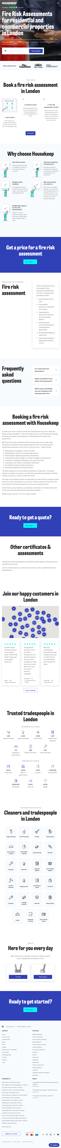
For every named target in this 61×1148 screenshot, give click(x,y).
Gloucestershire (6, 1095)
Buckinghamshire (7, 1085)
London (20, 1100)
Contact (4, 1057)
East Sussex (5, 1092)
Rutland (22, 1110)
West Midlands (6, 1120)
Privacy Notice (16, 1141)
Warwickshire (23, 1118)
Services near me (10, 1026)
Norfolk (19, 1103)
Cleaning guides (6, 1055)
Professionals (6, 1039)
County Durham (12, 1087)
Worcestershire (12, 1123)
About (4, 1034)
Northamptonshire (7, 1105)
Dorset (15, 1090)
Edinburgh (12, 1092)
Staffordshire (15, 1115)
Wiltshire (4, 1123)
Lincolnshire (14, 1100)
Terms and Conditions (27, 1141)
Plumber (34, 1052)
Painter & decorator (38, 1065)
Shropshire (11, 1113)
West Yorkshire (23, 1120)
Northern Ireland (18, 1105)
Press (3, 1044)
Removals (35, 1075)
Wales (16, 1118)
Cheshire (24, 1085)
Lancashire (17, 1097)
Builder (34, 1055)
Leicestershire (6, 1100)
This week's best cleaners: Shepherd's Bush (44, 1090)
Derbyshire (5, 1090)
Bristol (18, 1082)
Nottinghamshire (7, 1110)
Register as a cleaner (11, 1134)
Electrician (35, 1057)
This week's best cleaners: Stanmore (42, 1096)
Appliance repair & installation (41, 1072)
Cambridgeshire (17, 1085)
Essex (17, 1092)
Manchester (5, 1103)
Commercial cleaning (38, 1049)
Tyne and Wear (10, 1118)
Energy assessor (37, 1067)
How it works (6, 1037)
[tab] (45, 370)
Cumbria (19, 1087)
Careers (4, 1047)
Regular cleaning (37, 1034)
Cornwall (4, 1087)
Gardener (35, 1070)
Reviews (4, 1060)
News (3, 1042)
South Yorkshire (6, 1115)
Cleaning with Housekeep (9, 1049)
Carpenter (35, 1060)
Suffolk (22, 1115)
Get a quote (30, 133)
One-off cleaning (37, 1037)
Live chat (18, 977)
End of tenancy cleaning (39, 1039)
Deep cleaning (36, 1042)
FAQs (3, 1062)
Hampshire (15, 1095)
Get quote (29, 262)
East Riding (21, 1090)
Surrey (4, 1118)
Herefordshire (23, 1095)
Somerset (17, 1113)
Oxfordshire (15, 1110)
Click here (21, 494)
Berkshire (13, 1082)
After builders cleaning (39, 1044)
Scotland (4, 1113)
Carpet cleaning (37, 1047)
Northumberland (7, 1108)
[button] (46, 370)
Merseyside (13, 1103)
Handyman (35, 1062)
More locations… (7, 1127)
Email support (43, 977)
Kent (12, 1097)
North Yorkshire (16, 1108)
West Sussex (14, 1120)
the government (34, 447)
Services (35, 1031)
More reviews (30, 690)
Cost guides (5, 1052)
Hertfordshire (6, 1097)
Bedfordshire (6, 1082)
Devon (11, 1090)
